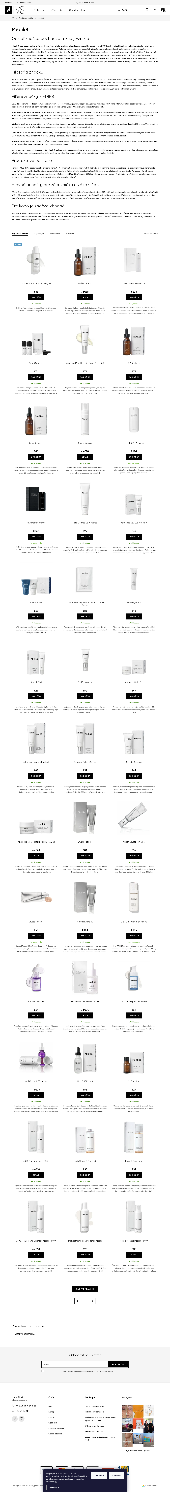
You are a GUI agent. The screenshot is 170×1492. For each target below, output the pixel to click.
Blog (50, 1406)
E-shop (51, 1411)
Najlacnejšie (39, 233)
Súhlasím (116, 1475)
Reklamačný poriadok (94, 1411)
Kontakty (8, 2)
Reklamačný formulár (94, 1431)
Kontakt (52, 1417)
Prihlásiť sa (118, 1364)
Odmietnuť (99, 1475)
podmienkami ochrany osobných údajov (98, 1371)
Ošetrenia (52, 1422)
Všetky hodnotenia (25, 1334)
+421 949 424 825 (26, 1405)
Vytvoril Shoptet (151, 1486)
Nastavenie (54, 1487)
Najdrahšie (55, 233)
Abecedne (70, 233)
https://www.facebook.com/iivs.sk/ (15, 1419)
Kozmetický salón (24, 2)
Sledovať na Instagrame (140, 1450)
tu (56, 1481)
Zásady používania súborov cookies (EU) (100, 1438)
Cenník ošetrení (55, 1433)
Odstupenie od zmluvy (94, 1426)
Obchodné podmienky (94, 1406)
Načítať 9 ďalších (85, 1289)
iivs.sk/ (22, 1419)
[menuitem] (39, 10)
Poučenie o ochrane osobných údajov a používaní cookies (100, 1418)
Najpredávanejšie (20, 233)
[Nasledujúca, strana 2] (85, 1301)
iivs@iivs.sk (22, 1410)
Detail (85, 297)
